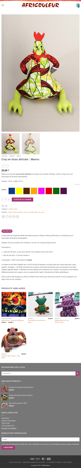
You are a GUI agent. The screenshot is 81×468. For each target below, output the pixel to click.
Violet (63, 191)
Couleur (3, 189)
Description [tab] (7, 231)
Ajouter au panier (22, 199)
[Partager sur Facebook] (6, 216)
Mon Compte (67, 462)
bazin (25, 212)
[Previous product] (7, 166)
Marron (26, 191)
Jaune (19, 191)
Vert (56, 191)
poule (36, 212)
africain (10, 212)
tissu (40, 212)
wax (43, 212)
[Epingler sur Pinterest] (17, 216)
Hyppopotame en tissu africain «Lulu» (62, 321)
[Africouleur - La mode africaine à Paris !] (40, 5)
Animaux (11, 209)
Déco (19, 156)
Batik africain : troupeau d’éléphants (12, 320)
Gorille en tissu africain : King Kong (10, 357)
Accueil (4, 156)
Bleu (12, 191)
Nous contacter (15, 462)
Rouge (49, 191)
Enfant (12, 156)
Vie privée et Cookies (54, 462)
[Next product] (3, 166)
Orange (34, 191)
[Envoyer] (78, 373)
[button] (2, 5)
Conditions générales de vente (33, 462)
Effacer (77, 184)
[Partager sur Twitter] (10, 216)
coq (29, 212)
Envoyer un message (8, 428)
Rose (41, 191)
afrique (15, 212)
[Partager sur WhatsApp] (3, 216)
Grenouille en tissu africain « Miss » (37, 321)
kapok (32, 212)
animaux (20, 212)
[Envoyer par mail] (14, 216)
